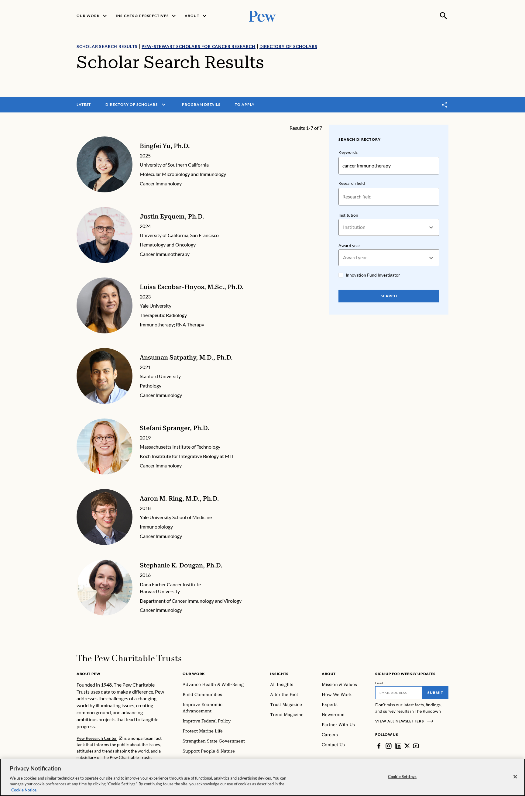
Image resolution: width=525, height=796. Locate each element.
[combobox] (343, 227)
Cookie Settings (402, 776)
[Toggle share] (444, 105)
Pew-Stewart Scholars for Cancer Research (199, 46)
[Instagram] (388, 745)
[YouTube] (416, 745)
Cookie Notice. (24, 789)
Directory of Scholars (288, 46)
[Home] (129, 658)
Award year (349, 245)
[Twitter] (407, 746)
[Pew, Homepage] (262, 15)
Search (389, 296)
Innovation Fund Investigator (373, 274)
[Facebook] (379, 745)
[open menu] (163, 104)
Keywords (348, 152)
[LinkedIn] (398, 745)
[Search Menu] (443, 16)
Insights (279, 673)
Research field (351, 183)
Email (379, 682)
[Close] (515, 777)
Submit (435, 692)
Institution (348, 215)
